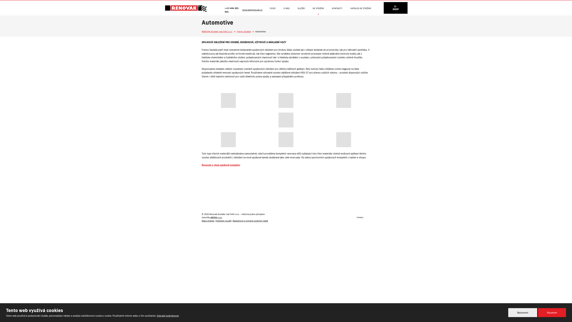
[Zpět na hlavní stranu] (185, 9)
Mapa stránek (208, 221)
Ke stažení (318, 8)
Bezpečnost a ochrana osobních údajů (250, 221)
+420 (274, 200)
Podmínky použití (223, 221)
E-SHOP (396, 8)
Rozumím (552, 312)
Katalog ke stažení (360, 8)
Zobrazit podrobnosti (168, 315)
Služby (301, 8)
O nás (286, 8)
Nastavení (522, 312)
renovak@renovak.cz (301, 200)
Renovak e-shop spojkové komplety (221, 165)
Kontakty (337, 8)
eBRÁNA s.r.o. (216, 217)
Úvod (272, 8)
